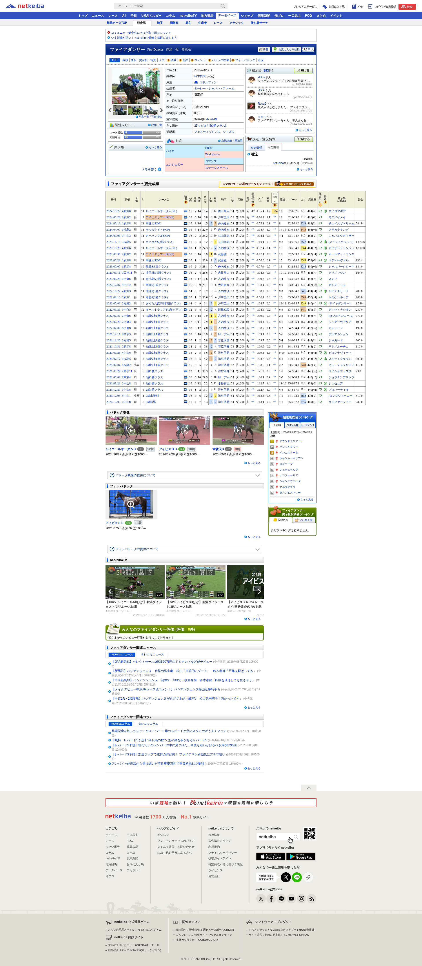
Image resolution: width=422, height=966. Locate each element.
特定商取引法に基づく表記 (225, 864)
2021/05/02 (113, 377)
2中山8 (126, 383)
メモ (161, 60)
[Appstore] (270, 856)
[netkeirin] (211, 802)
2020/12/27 (113, 389)
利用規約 (214, 846)
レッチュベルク (289, 469)
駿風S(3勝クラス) (157, 266)
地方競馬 (207, 15)
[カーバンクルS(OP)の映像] (185, 235)
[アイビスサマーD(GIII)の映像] (185, 217)
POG (308, 15)
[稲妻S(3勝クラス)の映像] (185, 297)
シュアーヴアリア (340, 322)
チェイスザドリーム (341, 223)
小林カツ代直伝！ (197, 939)
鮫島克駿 (223, 309)
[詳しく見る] (294, 183)
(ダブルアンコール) (341, 315)
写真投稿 (156, 116)
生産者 (202, 22)
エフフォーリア (289, 475)
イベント (336, 15)
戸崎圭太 (223, 217)
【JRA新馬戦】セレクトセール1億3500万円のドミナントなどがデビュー (162, 661)
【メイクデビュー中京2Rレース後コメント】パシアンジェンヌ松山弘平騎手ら (166, 689)
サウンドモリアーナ (291, 441)
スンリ (333, 278)
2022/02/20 (113, 322)
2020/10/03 (113, 402)
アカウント (134, 870)
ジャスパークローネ (341, 266)
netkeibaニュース (122, 654)
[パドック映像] (131, 430)
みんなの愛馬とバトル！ (135, 929)
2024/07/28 (113, 217)
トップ (82, 15)
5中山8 (126, 389)
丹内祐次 (223, 223)
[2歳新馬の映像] (185, 401)
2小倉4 (126, 322)
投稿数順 (283, 519)
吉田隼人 (223, 211)
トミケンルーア (339, 297)
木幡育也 (223, 383)
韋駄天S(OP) (153, 223)
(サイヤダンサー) (339, 303)
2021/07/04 (113, 365)
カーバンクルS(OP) (158, 235)
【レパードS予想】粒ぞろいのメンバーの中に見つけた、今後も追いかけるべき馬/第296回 (174, 745)
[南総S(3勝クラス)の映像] (185, 284)
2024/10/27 (113, 211)
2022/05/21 (113, 309)
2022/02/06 (113, 328)
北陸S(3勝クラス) (157, 291)
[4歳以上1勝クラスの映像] (185, 315)
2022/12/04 (113, 285)
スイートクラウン (340, 358)
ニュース (98, 15)
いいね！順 (306, 519)
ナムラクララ (287, 486)
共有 (265, 49)
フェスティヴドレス (207, 131)
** (252, 217)
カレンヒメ (336, 328)
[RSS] (311, 898)
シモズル (228, 131)
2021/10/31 (113, 346)
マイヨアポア (337, 211)
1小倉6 (126, 278)
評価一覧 (156, 124)
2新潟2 (126, 217)
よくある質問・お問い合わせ (176, 846)
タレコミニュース (152, 654)
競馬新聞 (264, 15)
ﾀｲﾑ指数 (275, 195)
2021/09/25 (113, 352)
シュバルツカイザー (341, 235)
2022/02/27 (113, 315)
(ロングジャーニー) (341, 395)
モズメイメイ (337, 217)
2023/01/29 (113, 278)
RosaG (262, 103)
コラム (170, 15)
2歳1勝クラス (154, 389)
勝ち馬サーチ (259, 22)
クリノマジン (337, 272)
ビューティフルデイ (341, 365)
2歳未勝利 (152, 395)
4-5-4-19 (211, 119)
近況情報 (273, 147)
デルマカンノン (339, 334)
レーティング (307, 425)
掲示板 (143, 60)
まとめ (321, 15)
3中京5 (126, 309)
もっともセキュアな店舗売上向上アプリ (281, 929)
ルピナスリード (339, 291)
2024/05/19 (113, 223)
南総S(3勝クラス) (157, 285)
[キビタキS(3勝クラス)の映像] (185, 241)
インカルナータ (289, 452)
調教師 (174, 22)
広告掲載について (219, 841)
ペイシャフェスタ (340, 371)
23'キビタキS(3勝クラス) (210, 125)
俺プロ (279, 15)
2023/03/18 (113, 272)
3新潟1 (126, 297)
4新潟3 (126, 291)
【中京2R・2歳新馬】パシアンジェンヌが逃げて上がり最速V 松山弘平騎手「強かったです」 (177, 698)
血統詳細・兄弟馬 (231, 140)
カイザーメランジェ (341, 248)
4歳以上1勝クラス (157, 315)
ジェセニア (336, 383)
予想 (134, 15)
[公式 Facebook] (271, 898)
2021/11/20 (113, 340)
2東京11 (127, 371)
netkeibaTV (188, 15)
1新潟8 (126, 223)
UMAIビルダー (151, 15)
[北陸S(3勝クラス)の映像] (185, 291)
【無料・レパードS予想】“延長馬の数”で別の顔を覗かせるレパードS (159, 740)
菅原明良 (223, 340)
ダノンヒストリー (290, 492)
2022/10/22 (113, 291)
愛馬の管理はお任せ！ (133, 945)
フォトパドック (245, 60)
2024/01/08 (113, 235)
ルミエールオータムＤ (121, 449)
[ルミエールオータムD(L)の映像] (185, 211)
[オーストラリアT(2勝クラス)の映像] (185, 309)
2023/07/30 (113, 254)
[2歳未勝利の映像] (185, 395)
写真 (153, 60)
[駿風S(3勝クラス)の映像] (185, 266)
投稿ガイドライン (219, 858)
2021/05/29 (113, 371)
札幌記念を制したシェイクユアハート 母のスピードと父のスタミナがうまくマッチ (169, 731)
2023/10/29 (113, 248)
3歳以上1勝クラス (157, 334)
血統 (133, 60)
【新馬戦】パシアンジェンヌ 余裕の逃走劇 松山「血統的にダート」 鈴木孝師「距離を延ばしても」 (184, 671)
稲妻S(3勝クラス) (157, 297)
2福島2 (126, 303)
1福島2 (126, 229)
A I (124, 15)
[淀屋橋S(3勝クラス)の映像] (185, 272)
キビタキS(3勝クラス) (159, 242)
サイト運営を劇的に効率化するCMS (279, 934)
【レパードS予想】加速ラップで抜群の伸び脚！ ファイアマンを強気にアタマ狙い (168, 754)
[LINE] (281, 898)
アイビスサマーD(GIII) (160, 217)
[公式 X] (261, 898)
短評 (185, 60)
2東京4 (126, 377)
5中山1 (126, 395)
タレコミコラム (148, 723)
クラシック (236, 22)
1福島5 (126, 358)
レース (113, 15)
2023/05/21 (113, 260)
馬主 (188, 22)
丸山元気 (223, 235)
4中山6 (126, 352)
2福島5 (126, 340)
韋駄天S (218, 449)
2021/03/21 (113, 383)
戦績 (125, 60)
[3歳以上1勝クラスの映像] (185, 334)
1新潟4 (126, 266)
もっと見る (155, 147)
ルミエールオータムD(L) (161, 211)
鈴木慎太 (200, 76)
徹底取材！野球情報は (205, 929)
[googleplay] (301, 856)
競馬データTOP (117, 22)
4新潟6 (126, 248)
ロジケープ (286, 464)
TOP (115, 60)
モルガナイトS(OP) (158, 229)
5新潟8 (126, 346)
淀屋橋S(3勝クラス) (158, 272)
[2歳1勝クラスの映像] (185, 389)
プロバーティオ (339, 389)
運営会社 (214, 876)
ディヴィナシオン (340, 309)
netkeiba (278, 163)
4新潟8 (126, 211)
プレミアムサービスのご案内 (176, 841)
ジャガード (336, 340)
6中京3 (126, 334)
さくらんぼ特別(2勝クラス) (163, 303)
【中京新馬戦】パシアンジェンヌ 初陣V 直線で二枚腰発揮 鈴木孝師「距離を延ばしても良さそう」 (183, 680)
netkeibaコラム (120, 723)
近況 (261, 60)
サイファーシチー (340, 402)
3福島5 (126, 242)
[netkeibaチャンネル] (291, 898)
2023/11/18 (113, 242)
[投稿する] (303, 139)
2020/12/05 (113, 395)
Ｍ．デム (223, 334)
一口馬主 (294, 15)
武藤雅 (222, 254)
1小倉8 (126, 328)
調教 (173, 60)
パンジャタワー (289, 446)
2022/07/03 (113, 303)
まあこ (262, 116)
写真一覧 (144, 116)
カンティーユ (337, 285)
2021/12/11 (113, 334)
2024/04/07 (113, 229)
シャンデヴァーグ (290, 481)
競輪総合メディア (134, 950)
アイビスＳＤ (168, 449)
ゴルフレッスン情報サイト (204, 934)
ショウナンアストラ (341, 377)
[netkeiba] (30, 6)
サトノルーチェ (339, 346)
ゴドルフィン (208, 82)
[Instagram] (301, 898)
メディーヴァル (339, 260)
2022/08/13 (113, 297)
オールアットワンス (341, 254)
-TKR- (261, 77)
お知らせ (163, 835)
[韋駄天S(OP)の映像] (185, 223)
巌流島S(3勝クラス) (158, 278)
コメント (200, 60)
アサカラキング (339, 229)
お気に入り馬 (135, 864)
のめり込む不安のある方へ (174, 852)
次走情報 (256, 147)
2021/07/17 (113, 358)
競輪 (410, 7)
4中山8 (126, 402)
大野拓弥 (223, 285)
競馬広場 (132, 846)
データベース (227, 15)
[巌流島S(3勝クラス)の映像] (185, 278)
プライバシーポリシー (222, 852)
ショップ (247, 15)
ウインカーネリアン (291, 458)
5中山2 (126, 285)
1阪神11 (127, 272)
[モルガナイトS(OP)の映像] (185, 229)
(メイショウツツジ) (341, 242)
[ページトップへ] (308, 788)
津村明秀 (223, 352)
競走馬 (141, 22)
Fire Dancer (155, 49)
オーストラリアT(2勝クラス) (164, 309)
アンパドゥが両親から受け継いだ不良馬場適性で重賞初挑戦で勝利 (158, 763)
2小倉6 (126, 315)
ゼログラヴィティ (340, 352)
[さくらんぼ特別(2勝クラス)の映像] (185, 303)
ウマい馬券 (113, 846)
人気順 (276, 425)
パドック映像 (220, 60)
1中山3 (126, 235)
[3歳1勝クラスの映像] (185, 371)
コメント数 (292, 425)
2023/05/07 (113, 266)
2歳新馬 (151, 402)
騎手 (160, 22)
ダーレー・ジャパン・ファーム (214, 88)
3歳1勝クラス (154, 371)
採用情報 (214, 835)
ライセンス (215, 870)
